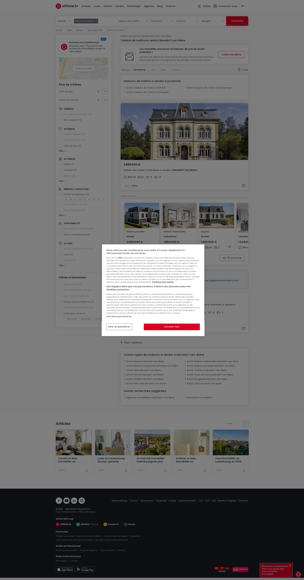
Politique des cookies (163, 282)
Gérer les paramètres (119, 326)
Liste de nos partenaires (119, 316)
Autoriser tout (171, 326)
